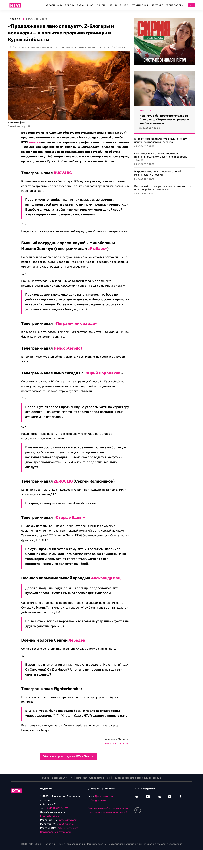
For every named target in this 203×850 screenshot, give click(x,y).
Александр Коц (106, 578)
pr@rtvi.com (66, 824)
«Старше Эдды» (69, 517)
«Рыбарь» (97, 248)
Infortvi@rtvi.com (50, 816)
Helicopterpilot (68, 348)
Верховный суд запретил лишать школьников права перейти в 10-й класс (162, 188)
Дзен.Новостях (104, 796)
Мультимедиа (139, 5)
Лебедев (76, 640)
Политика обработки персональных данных (137, 777)
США (60, 5)
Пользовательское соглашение (93, 777)
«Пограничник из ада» (75, 323)
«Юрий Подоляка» (102, 373)
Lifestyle (157, 5)
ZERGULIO (63, 481)
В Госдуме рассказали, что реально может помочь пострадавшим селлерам (160, 140)
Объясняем (97, 5)
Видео (124, 5)
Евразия (82, 5)
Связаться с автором (116, 743)
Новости (49, 5)
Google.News (98, 800)
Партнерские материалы (55, 831)
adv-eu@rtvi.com (68, 828)
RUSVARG (63, 173)
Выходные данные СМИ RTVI (57, 777)
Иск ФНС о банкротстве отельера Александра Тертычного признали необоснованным (164, 119)
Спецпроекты (174, 5)
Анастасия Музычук (116, 739)
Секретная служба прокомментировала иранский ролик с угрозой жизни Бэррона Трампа (160, 156)
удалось (34, 142)
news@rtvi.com (68, 820)
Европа (70, 5)
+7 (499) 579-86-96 (57, 808)
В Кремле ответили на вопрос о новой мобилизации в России (157, 173)
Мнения (113, 5)
